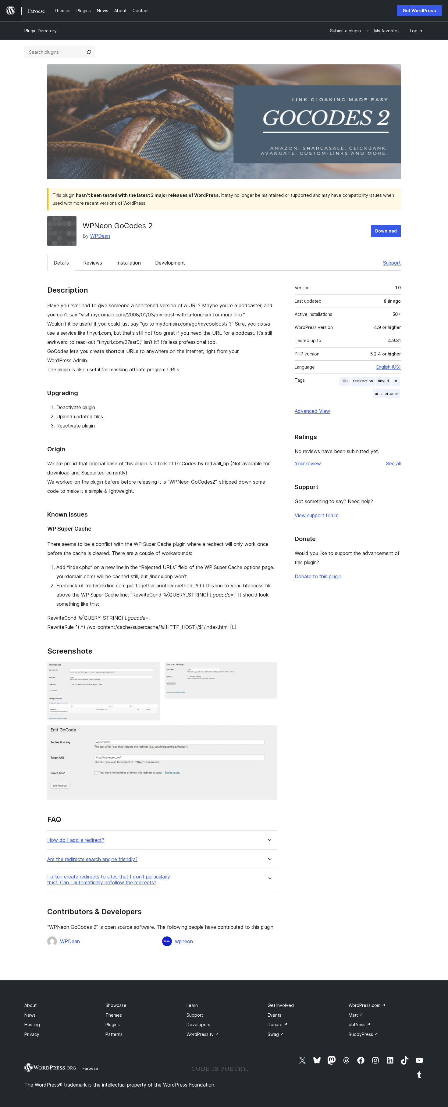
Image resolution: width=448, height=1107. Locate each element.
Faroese (90, 1068)
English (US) (388, 367)
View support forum (317, 515)
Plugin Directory (40, 30)
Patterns (114, 1034)
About (30, 1005)
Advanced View (312, 411)
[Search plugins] (89, 52)
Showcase (115, 1005)
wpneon (184, 941)
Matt (356, 1015)
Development (170, 263)
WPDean (100, 236)
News (30, 1015)
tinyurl (383, 381)
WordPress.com (367, 1005)
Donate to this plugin (318, 576)
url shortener (386, 393)
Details (61, 263)
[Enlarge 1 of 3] (151, 670)
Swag (276, 1034)
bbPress (360, 1024)
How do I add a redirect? (75, 840)
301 (344, 381)
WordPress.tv (203, 1034)
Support (392, 263)
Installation (128, 263)
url (396, 381)
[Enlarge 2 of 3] (269, 670)
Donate (278, 1024)
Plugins (112, 1024)
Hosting (32, 1024)
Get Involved (281, 1005)
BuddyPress (363, 1034)
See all (393, 463)
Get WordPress (419, 10)
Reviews (92, 263)
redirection (363, 381)
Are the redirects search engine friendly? (92, 859)
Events (274, 1015)
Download (386, 230)
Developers (198, 1024)
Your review (308, 463)
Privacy (31, 1034)
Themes (113, 1015)
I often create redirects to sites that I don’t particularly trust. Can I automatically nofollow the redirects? (108, 879)
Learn (192, 1005)
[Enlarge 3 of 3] (269, 733)
